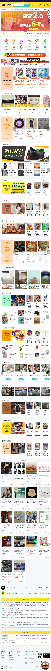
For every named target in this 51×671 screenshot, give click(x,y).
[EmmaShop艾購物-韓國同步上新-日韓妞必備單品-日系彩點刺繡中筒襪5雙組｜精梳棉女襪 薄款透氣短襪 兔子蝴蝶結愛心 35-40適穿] (12, 370)
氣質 (47, 587)
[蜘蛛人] (21, 63)
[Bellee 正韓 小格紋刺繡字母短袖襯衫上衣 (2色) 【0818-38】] (25, 370)
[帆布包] (38, 63)
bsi (4, 667)
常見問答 (11, 655)
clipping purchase (23, 139)
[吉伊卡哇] (30, 63)
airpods (29, 593)
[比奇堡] (30, 60)
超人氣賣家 (30, 9)
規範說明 (12, 615)
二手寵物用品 (15, 593)
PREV (2, 105)
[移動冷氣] (21, 60)
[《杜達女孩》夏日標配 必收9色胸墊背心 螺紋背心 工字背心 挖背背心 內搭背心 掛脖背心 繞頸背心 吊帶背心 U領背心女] (38, 370)
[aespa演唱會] (38, 60)
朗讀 (48, 10)
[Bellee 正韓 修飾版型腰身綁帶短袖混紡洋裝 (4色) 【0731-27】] (19, 368)
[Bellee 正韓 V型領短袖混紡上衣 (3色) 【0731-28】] (25, 366)
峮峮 (31, 587)
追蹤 (8, 379)
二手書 (8, 593)
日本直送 (10, 9)
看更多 (46, 93)
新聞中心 (3, 655)
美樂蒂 (35, 593)
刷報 (3, 587)
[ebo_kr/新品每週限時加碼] (47, 372)
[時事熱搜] (25, 55)
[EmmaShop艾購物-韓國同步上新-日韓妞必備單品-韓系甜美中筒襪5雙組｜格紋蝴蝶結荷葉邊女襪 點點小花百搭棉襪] (12, 366)
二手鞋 (41, 593)
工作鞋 (26, 587)
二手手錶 (9, 587)
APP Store (46, 654)
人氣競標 (37, 9)
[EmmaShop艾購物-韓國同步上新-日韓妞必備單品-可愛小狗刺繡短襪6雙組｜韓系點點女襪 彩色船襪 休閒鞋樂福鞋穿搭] (6, 368)
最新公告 (11, 659)
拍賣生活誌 (23, 9)
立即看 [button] (7, 190)
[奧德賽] (46, 63)
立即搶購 (19, 87)
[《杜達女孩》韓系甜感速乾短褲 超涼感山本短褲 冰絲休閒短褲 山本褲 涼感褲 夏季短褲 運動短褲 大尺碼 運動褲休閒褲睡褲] (32, 368)
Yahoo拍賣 (6, 5)
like (21, 139)
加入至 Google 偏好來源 (48, 13)
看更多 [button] (7, 210)
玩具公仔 (43, 9)
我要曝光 (7, 84)
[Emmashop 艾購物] (8, 372)
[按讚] (12, 283)
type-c (20, 587)
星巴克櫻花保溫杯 (39, 587)
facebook (9, 667)
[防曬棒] (46, 60)
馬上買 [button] (29, 235)
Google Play (46, 657)
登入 (35, 5)
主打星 (16, 9)
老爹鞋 (23, 593)
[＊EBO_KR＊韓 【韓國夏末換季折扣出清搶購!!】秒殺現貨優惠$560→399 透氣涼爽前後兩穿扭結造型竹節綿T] (45, 368)
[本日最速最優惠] (45, 665)
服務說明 (3, 657)
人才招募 (19, 655)
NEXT (49, 105)
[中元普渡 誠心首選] (25, 21)
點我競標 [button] (29, 194)
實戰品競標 (45, 180)
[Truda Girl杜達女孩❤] (34, 372)
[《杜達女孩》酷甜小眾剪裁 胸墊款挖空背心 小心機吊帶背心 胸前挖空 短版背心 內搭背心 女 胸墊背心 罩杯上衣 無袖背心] (38, 366)
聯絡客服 (11, 657)
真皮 (15, 587)
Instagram (11, 667)
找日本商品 (45, 293)
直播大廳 (45, 385)
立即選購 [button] (29, 434)
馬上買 (46, 221)
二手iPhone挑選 (10, 33)
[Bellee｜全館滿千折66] (21, 372)
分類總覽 (4, 9)
